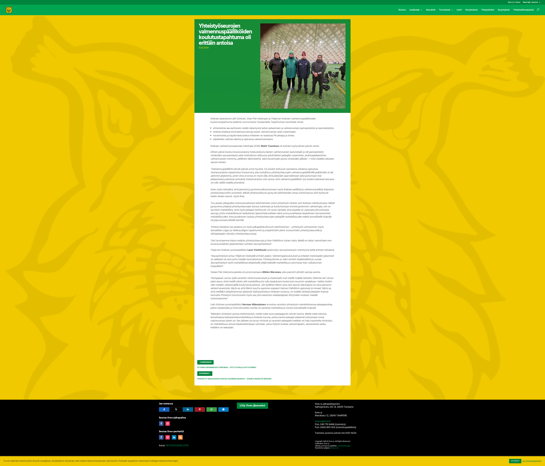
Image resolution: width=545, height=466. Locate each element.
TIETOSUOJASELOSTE (177, 446)
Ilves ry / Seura (514, 2)
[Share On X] (176, 409)
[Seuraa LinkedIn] (174, 437)
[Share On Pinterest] (200, 409)
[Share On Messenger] (223, 409)
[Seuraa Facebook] (161, 423)
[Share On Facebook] (164, 409)
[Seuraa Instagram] (167, 423)
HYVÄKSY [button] (515, 461)
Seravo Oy (334, 448)
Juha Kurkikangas (343, 445)
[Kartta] (272, 428)
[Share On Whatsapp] (212, 409)
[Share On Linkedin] (188, 409)
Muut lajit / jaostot (530, 2)
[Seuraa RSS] (180, 437)
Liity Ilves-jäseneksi (252, 405)
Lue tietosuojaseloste (531, 461)
